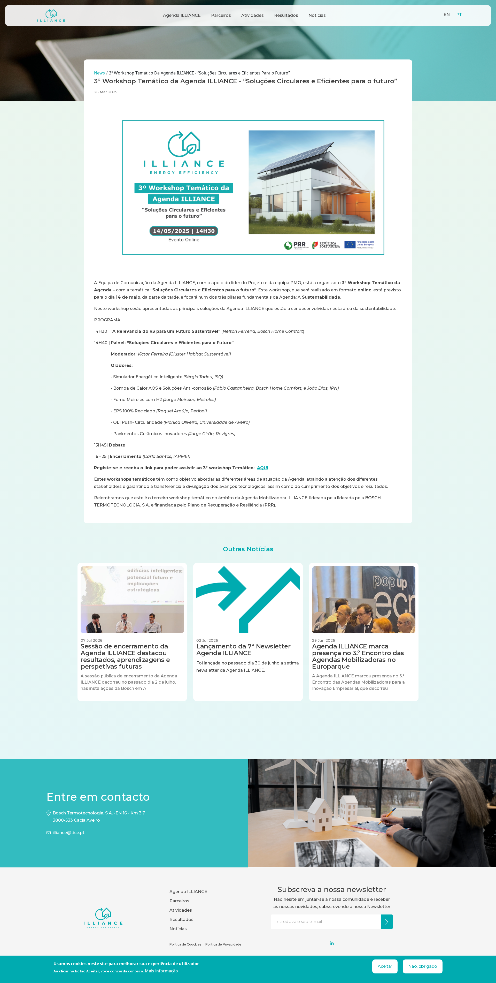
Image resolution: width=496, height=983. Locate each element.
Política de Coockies (185, 944)
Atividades (252, 15)
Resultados (286, 15)
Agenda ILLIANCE (182, 15)
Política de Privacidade (223, 944)
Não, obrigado (422, 966)
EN (447, 14)
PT (459, 14)
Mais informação (161, 971)
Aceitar (385, 966)
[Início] (51, 15)
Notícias (317, 15)
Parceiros (221, 15)
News (99, 73)
